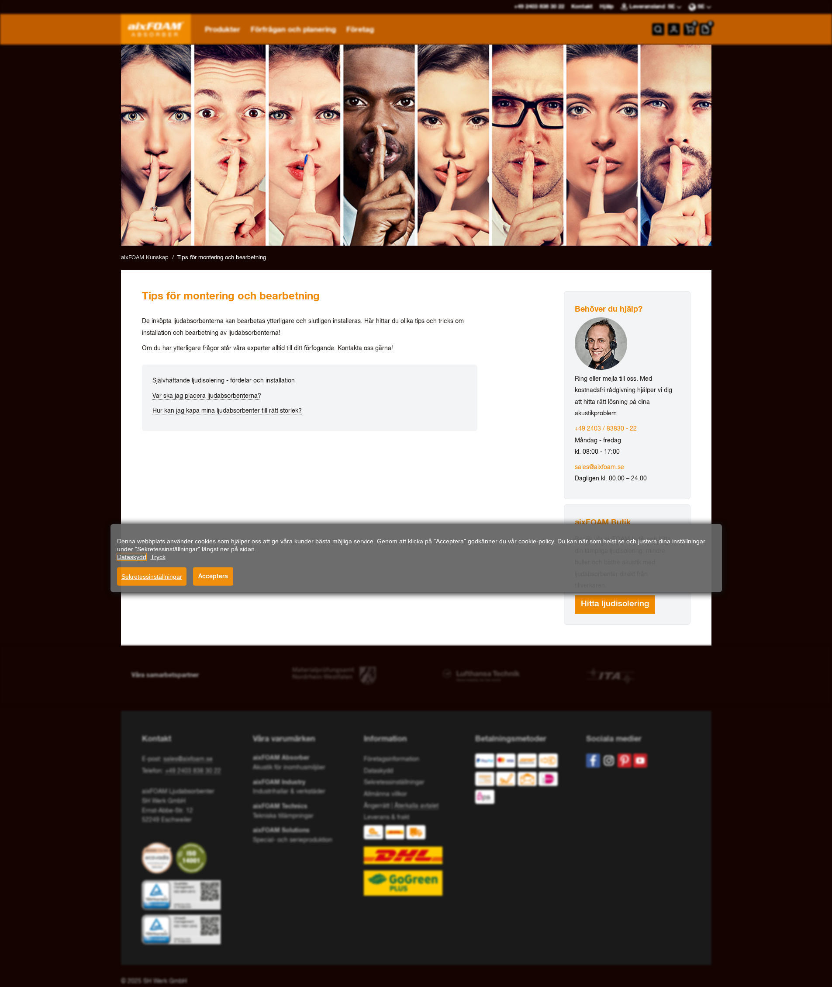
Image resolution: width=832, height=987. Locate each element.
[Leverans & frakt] (416, 860)
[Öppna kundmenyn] (674, 29)
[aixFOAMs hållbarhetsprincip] (159, 858)
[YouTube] (640, 761)
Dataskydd (378, 771)
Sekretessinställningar (151, 576)
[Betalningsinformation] (523, 781)
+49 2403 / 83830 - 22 (606, 429)
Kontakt (582, 7)
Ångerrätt (377, 806)
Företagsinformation (391, 759)
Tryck (158, 556)
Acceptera (213, 576)
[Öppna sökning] (658, 29)
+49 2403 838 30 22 (193, 771)
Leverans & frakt (386, 817)
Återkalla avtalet (416, 806)
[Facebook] (593, 761)
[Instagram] (609, 761)
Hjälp (607, 7)
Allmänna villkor (385, 794)
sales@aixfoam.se (599, 467)
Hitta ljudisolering (615, 604)
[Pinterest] (625, 761)
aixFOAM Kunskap (145, 258)
